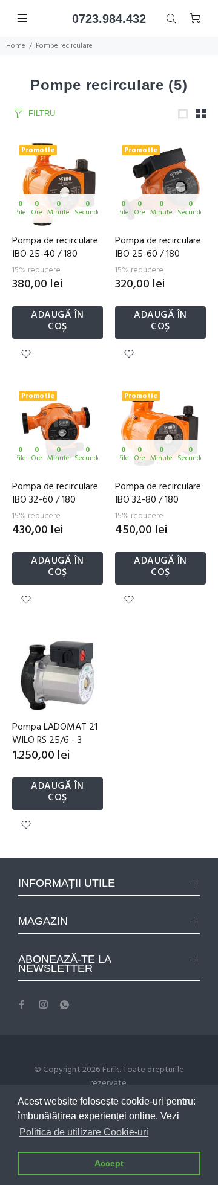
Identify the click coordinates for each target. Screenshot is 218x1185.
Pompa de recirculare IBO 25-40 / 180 (55, 247)
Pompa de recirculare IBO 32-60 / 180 (55, 493)
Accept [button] (109, 1163)
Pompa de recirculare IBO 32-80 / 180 (158, 493)
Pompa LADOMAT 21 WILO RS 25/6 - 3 (54, 733)
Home (15, 46)
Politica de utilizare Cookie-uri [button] (83, 1132)
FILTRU (41, 113)
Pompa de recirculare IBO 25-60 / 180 (158, 247)
